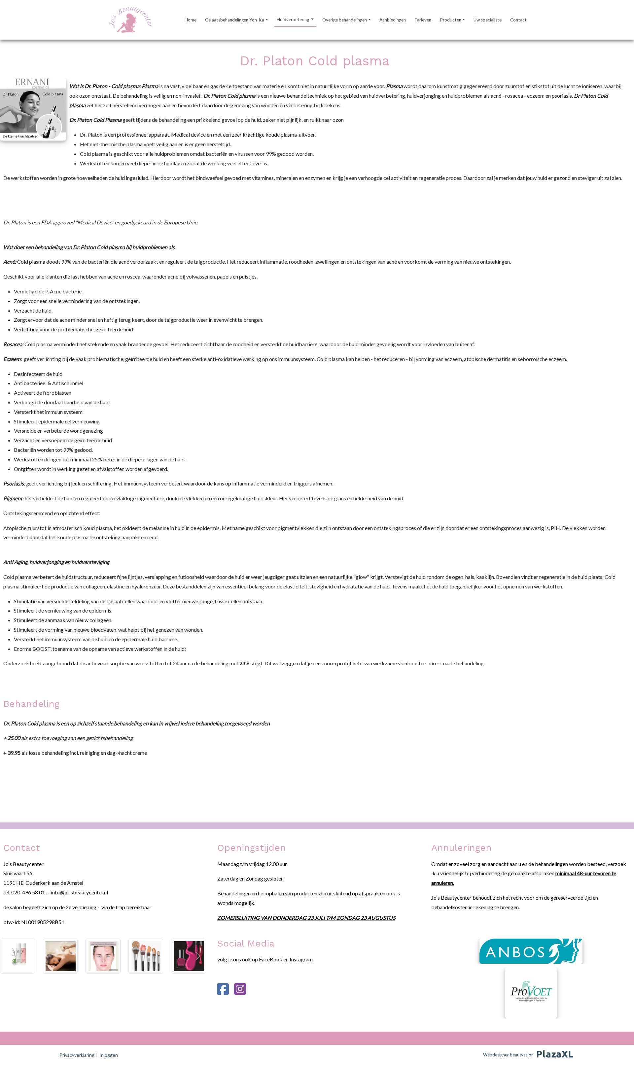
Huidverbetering (293, 19)
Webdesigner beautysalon (508, 1054)
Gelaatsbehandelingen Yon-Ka (234, 19)
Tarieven (422, 19)
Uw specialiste (488, 19)
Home (190, 19)
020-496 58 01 (28, 892)
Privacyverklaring (76, 1055)
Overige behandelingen (344, 19)
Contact (518, 19)
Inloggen (108, 1055)
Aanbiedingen (392, 19)
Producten (450, 19)
